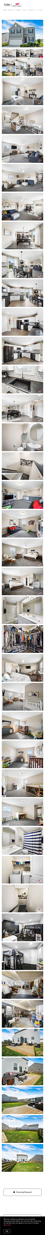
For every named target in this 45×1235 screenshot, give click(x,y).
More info (7, 1225)
